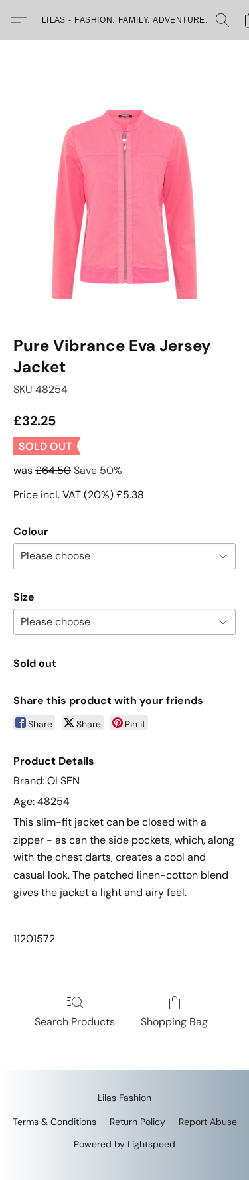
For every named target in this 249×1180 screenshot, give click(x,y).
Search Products (75, 1022)
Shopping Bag (174, 1022)
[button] (125, 20)
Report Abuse (208, 1122)
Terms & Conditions (54, 1122)
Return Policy (137, 1122)
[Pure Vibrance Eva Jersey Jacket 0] (124, 204)
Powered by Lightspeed (124, 1144)
